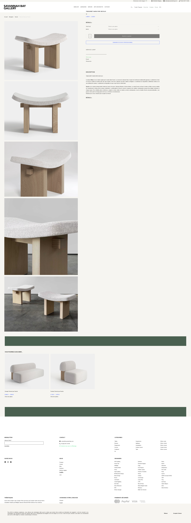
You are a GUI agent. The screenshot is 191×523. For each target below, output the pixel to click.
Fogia (139, 465)
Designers (11, 16)
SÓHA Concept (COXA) (167, 475)
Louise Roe (140, 479)
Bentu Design (117, 475)
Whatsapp (88, 56)
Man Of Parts (141, 483)
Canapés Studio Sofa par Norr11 (37, 500)
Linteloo (139, 475)
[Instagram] (8, 462)
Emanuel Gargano (142, 463)
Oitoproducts (164, 467)
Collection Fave (34, 502)
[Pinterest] (10, 462)
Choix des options (9, 396)
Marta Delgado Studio (142, 485)
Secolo (16, 16)
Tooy (163, 479)
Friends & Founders (142, 471)
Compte (152, 7)
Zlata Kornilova (165, 487)
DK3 (115, 487)
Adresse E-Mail (7, 440)
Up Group (164, 481)
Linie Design (140, 477)
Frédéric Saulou (141, 469)
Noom (163, 461)
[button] (65, 443)
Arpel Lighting (117, 471)
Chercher (145, 7)
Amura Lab (116, 463)
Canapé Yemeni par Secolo (11, 391)
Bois (87, 29)
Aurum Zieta (7, 500)
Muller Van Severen (142, 489)
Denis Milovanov (118, 485)
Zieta (163, 485)
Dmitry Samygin (117, 489)
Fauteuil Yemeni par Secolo (57, 391)
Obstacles (164, 465)
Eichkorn (140, 461)
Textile (88, 26)
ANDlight (116, 465)
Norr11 (163, 463)
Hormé (139, 473)
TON (163, 477)
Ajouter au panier (126, 35)
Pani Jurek (164, 469)
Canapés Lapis (13, 500)
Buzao (115, 477)
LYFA (139, 481)
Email (87, 59)
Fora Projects (141, 467)
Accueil (6, 16)
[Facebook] (5, 462)
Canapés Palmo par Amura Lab (23, 500)
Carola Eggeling (117, 481)
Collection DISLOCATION (24, 502)
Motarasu (140, 487)
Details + (89, 22)
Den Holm (116, 483)
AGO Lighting (117, 461)
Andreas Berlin (117, 467)
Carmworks (116, 479)
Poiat (163, 471)
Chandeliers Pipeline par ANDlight (11, 502)
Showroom (88, 61)
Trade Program (138, 7)
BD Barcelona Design (119, 473)
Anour (115, 469)
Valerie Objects (165, 483)
